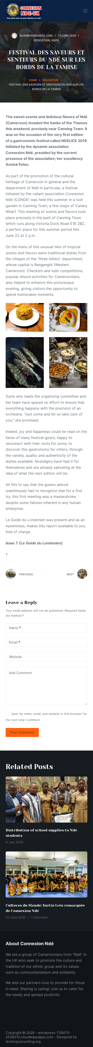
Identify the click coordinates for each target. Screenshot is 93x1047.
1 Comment (39, 917)
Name (15, 628)
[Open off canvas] (85, 11)
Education (42, 40)
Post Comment (22, 732)
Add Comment (20, 673)
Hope (55, 40)
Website (15, 657)
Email (14, 642)
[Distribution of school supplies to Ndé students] (47, 800)
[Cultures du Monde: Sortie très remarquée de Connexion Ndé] (47, 874)
